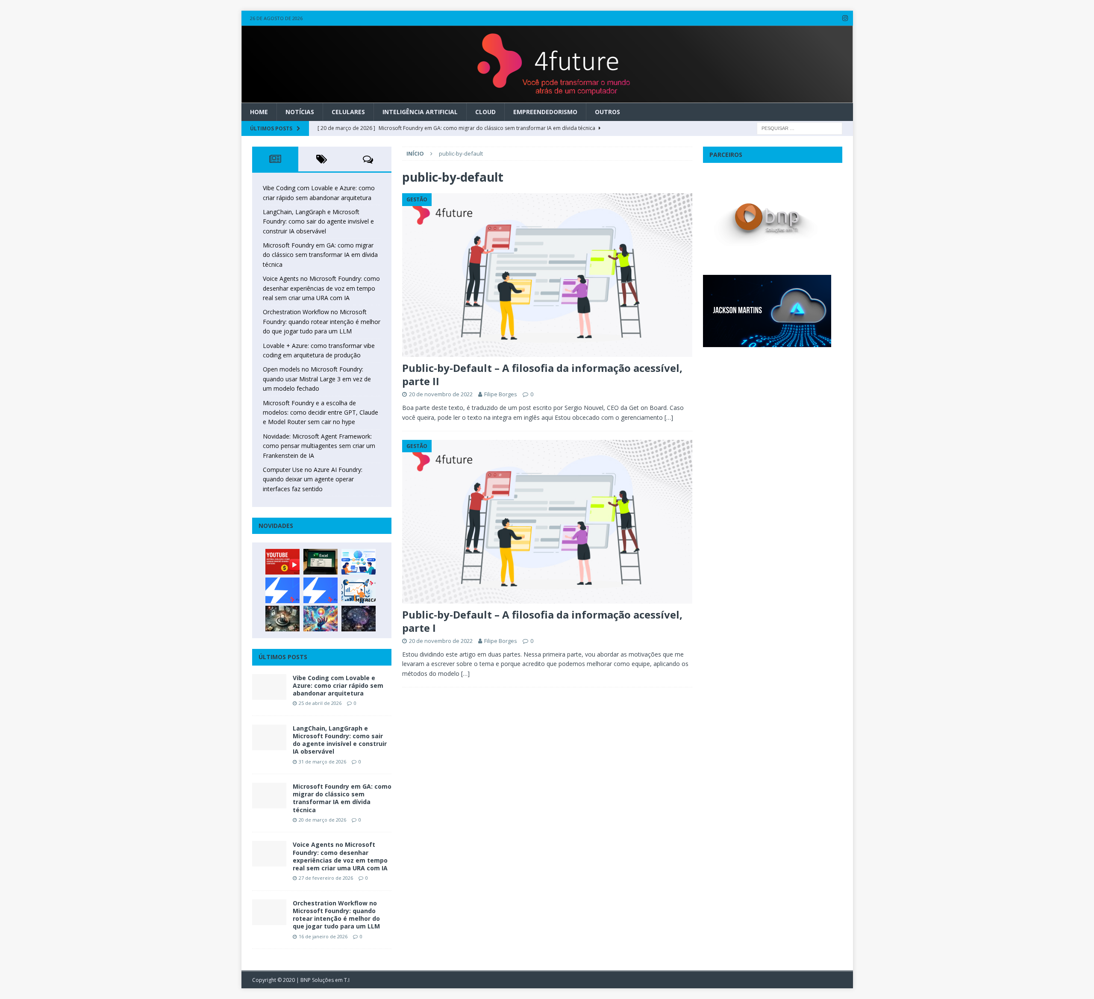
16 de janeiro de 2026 (323, 936)
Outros (607, 112)
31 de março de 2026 (322, 761)
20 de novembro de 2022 (441, 394)
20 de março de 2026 (322, 819)
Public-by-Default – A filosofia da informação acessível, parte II (542, 374)
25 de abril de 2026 (320, 703)
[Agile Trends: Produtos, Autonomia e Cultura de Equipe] (320, 590)
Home (259, 112)
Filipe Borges (500, 394)
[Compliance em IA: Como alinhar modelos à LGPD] (282, 618)
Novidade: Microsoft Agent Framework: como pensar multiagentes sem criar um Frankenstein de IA (319, 446)
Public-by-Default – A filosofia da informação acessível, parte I (542, 621)
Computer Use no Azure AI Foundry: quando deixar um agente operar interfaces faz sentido (312, 479)
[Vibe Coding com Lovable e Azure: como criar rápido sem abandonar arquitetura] (269, 687)
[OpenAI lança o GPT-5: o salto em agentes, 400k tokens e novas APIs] (358, 562)
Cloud (485, 112)
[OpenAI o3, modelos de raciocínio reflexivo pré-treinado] (358, 618)
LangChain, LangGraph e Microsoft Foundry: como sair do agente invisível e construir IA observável (318, 221)
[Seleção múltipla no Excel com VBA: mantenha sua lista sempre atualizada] (320, 562)
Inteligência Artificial (420, 112)
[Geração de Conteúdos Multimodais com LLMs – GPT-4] (320, 618)
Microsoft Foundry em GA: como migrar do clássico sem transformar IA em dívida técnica (320, 254)
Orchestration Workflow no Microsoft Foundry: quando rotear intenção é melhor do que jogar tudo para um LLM (321, 321)
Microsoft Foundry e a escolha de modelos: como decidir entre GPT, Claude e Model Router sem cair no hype (320, 412)
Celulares (348, 112)
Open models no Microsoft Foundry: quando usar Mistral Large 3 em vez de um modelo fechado (317, 378)
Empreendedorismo (545, 112)
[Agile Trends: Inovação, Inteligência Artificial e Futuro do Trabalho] (282, 590)
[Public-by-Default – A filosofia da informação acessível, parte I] (547, 522)
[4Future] (547, 98)
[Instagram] (845, 18)
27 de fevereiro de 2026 (326, 878)
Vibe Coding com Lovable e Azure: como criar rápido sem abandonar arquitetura (338, 685)
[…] (669, 417)
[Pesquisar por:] (799, 128)
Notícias (299, 112)
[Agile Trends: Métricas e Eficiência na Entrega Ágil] (358, 590)
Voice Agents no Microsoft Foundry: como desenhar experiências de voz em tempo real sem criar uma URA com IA (321, 288)
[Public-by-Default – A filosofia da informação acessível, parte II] (547, 275)
